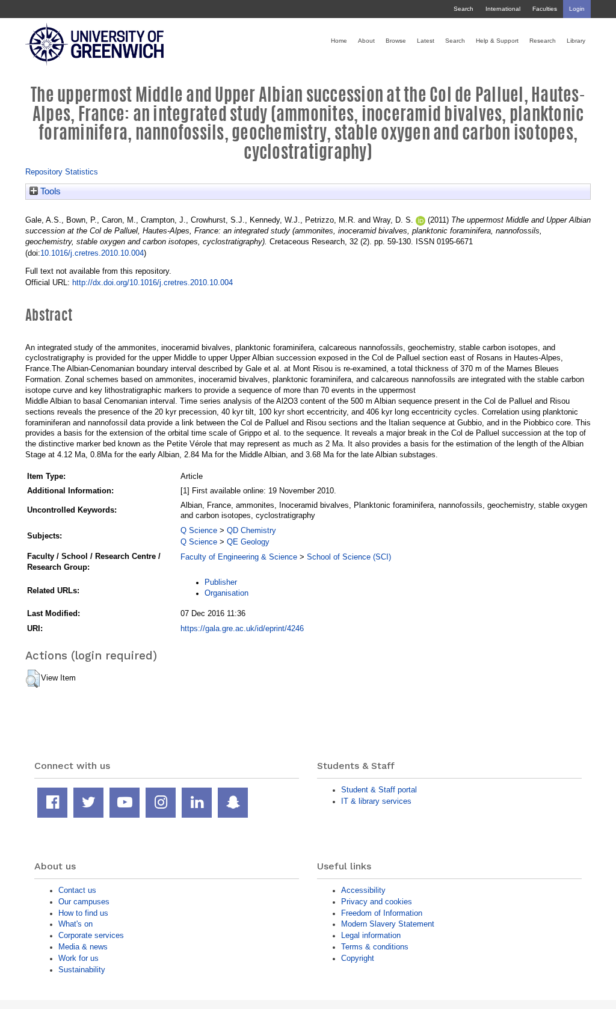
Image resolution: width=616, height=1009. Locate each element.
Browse (396, 40)
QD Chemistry (251, 530)
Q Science (198, 530)
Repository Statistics (61, 171)
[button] (33, 679)
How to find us (83, 913)
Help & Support (497, 40)
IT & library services (376, 801)
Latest (425, 40)
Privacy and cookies (376, 901)
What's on (75, 923)
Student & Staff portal (379, 789)
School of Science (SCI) (349, 556)
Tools (49, 191)
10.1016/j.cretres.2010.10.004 (92, 253)
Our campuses (83, 901)
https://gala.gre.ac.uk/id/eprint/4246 (242, 628)
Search (463, 8)
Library (576, 40)
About (366, 40)
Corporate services (91, 935)
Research (542, 40)
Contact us (77, 890)
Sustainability (81, 969)
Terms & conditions (374, 946)
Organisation (226, 592)
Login (577, 8)
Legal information (371, 935)
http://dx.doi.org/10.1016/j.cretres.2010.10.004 (152, 282)
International (502, 8)
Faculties (544, 8)
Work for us (78, 958)
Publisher (221, 582)
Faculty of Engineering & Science (238, 556)
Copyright (357, 958)
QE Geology (248, 541)
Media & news (83, 946)
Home (339, 40)
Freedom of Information (381, 913)
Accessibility (363, 890)
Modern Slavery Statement (387, 923)
